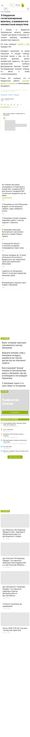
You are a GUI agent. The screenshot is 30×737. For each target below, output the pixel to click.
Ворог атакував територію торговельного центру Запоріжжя (14, 345)
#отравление (4, 95)
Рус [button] (6, 9)
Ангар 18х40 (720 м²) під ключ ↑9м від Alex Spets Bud (15, 629)
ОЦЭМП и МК (23, 44)
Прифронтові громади (10, 401)
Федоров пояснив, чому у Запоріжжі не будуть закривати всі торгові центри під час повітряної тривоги (13, 357)
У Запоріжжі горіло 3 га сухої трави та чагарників (14, 384)
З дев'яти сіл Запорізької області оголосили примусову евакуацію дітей (14, 273)
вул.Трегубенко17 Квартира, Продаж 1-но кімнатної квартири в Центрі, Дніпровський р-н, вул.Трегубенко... (14, 591)
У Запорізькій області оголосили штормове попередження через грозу (13, 245)
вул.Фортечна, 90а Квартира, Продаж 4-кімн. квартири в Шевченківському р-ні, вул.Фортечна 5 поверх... (14, 533)
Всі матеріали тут (15, 412)
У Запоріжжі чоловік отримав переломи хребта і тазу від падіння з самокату (14, 220)
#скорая (10, 95)
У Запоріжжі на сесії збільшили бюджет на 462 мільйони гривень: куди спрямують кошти (14, 207)
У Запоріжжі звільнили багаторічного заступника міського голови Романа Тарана (12, 233)
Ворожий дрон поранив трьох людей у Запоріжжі (14, 284)
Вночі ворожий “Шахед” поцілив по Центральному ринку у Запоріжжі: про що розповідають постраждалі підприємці (14, 373)
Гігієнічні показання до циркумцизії (12, 605)
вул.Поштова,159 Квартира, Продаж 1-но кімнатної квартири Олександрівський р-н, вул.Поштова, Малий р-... (14, 561)
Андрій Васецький (9, 99)
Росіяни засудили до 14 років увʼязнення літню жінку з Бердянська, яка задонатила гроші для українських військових (14, 259)
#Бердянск (16, 95)
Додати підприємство (15, 457)
